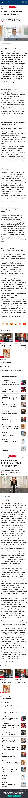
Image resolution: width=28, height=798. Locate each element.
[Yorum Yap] (2, 48)
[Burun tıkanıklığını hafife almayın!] (14, 441)
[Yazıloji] (9, 2)
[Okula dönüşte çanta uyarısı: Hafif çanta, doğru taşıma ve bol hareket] (6, 340)
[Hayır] (26, 793)
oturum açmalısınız (18, 370)
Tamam (9, 795)
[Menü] (2, 2)
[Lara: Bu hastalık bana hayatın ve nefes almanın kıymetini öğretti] (14, 389)
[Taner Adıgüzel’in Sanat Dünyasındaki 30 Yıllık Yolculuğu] (14, 404)
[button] (23, 2)
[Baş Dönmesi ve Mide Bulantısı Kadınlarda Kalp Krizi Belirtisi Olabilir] (6, 356)
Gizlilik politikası (17, 795)
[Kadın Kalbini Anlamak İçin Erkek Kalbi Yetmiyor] (14, 434)
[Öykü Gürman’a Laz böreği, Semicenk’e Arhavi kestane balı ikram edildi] (14, 382)
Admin (7, 19)
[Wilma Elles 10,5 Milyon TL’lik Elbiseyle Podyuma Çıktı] (14, 397)
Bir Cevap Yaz (4, 366)
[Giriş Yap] (26, 2)
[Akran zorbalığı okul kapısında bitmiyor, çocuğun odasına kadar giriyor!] (21, 340)
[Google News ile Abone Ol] (6, 44)
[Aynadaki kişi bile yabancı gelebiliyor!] (14, 448)
